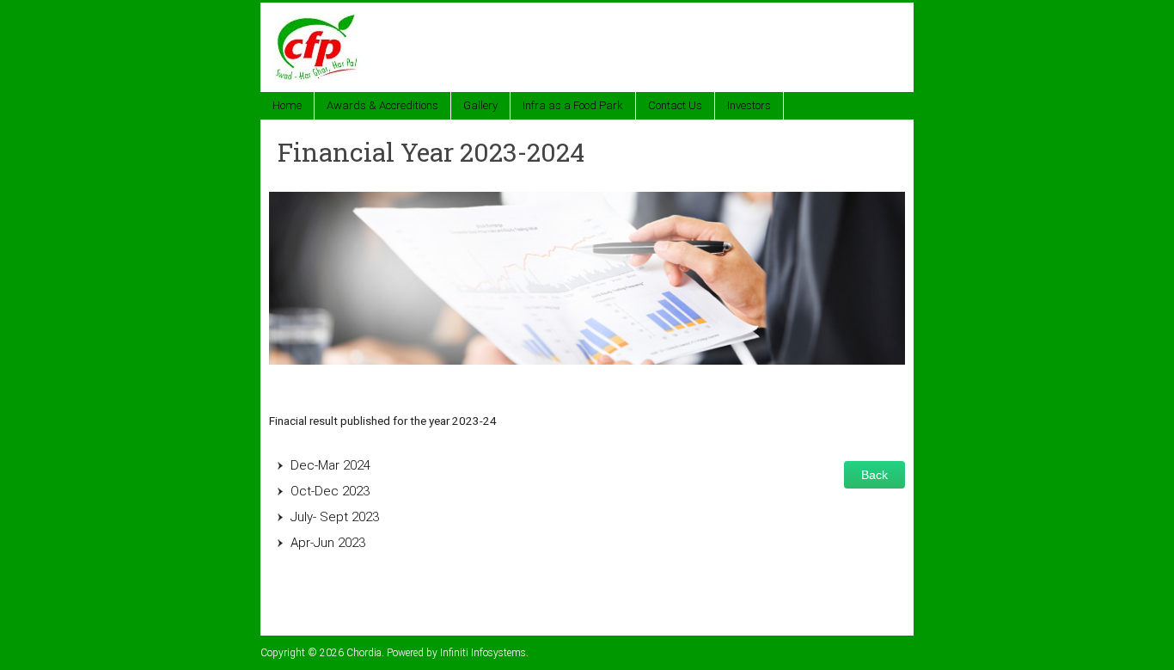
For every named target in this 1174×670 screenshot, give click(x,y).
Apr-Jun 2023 (327, 542)
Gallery (480, 105)
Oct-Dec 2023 (330, 491)
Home (287, 105)
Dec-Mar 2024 (330, 465)
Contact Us (675, 105)
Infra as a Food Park (573, 105)
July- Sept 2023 (334, 517)
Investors (749, 105)
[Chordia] (318, 19)
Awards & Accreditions (382, 105)
